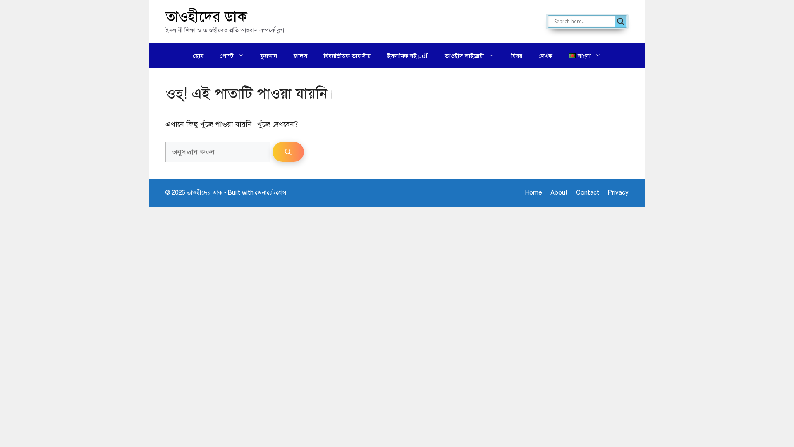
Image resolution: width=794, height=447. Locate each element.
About (559, 192)
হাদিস (300, 56)
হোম (198, 56)
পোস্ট (227, 56)
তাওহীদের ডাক (206, 17)
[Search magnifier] (621, 21)
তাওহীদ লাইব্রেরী (464, 56)
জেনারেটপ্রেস (270, 192)
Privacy (618, 192)
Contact (587, 192)
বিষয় (516, 56)
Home (533, 192)
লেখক (545, 56)
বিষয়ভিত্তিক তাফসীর (347, 56)
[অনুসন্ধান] (288, 152)
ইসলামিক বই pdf (407, 56)
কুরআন (269, 56)
